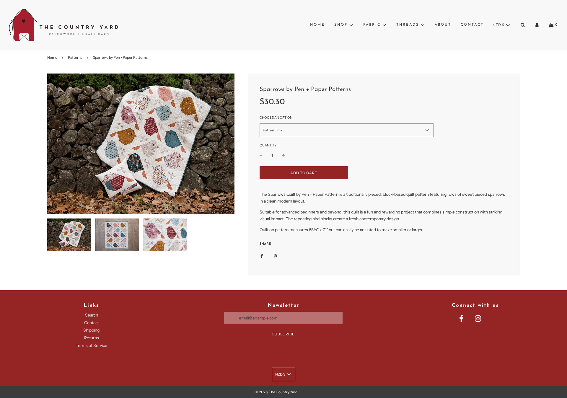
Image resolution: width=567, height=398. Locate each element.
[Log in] (537, 25)
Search (91, 315)
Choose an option (276, 118)
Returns (91, 337)
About (443, 25)
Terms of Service (91, 345)
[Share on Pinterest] (275, 256)
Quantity (268, 145)
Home (317, 25)
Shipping (91, 330)
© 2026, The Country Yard (276, 392)
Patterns (75, 57)
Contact (472, 25)
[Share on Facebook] (261, 256)
